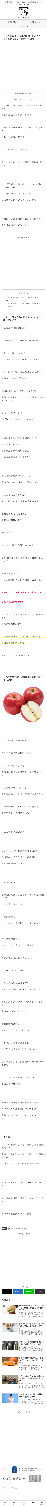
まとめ (8, 306)
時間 (25, 1229)
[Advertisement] (23, 65)
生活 (5, 1229)
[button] (40, 1291)
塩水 (19, 1229)
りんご (13, 1229)
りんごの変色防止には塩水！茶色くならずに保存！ (23, 303)
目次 (20, 293)
